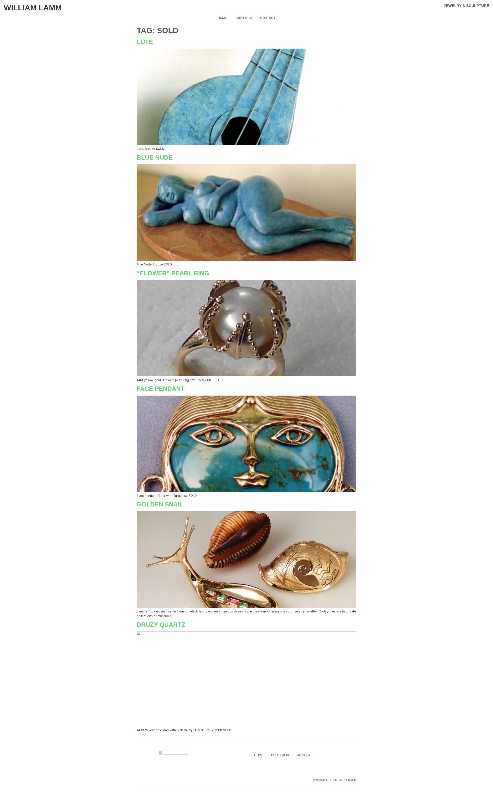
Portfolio (243, 17)
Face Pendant (160, 388)
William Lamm (33, 7)
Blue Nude (155, 157)
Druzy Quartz (161, 624)
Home (222, 17)
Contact (267, 17)
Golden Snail (160, 504)
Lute (145, 41)
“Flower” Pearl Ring (173, 273)
